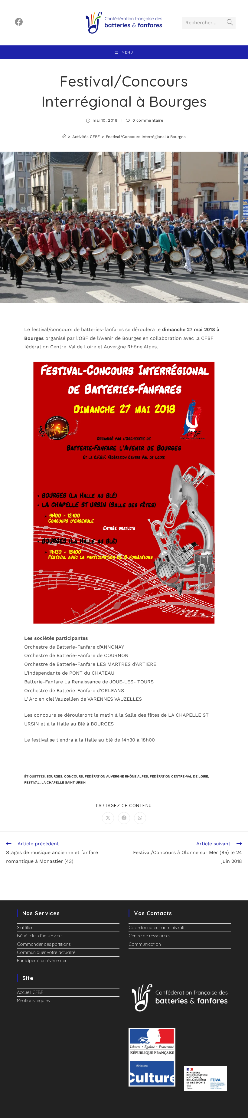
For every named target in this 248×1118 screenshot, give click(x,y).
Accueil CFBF (30, 992)
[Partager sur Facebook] (124, 818)
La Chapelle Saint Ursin (63, 782)
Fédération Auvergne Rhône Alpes (116, 776)
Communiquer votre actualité (46, 952)
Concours (73, 776)
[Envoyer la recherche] (230, 23)
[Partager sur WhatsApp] (140, 818)
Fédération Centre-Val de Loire (179, 776)
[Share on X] (108, 818)
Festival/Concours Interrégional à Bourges (146, 136)
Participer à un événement (43, 960)
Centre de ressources (149, 936)
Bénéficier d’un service (39, 936)
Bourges (54, 776)
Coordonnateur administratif (157, 927)
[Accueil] (64, 136)
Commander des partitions (43, 944)
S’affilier (25, 927)
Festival (32, 782)
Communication (145, 944)
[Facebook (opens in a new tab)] (18, 22)
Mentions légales (33, 1000)
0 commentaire (148, 120)
